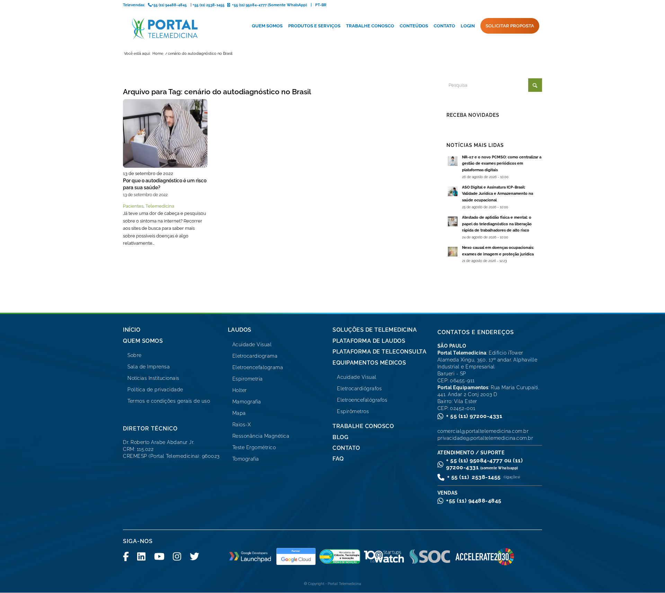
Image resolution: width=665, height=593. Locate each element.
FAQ (338, 458)
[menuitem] (267, 26)
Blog (340, 437)
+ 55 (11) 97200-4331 (474, 416)
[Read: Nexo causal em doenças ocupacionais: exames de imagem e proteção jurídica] (452, 251)
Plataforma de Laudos (368, 341)
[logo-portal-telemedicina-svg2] (165, 28)
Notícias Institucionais (153, 378)
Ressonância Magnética (261, 436)
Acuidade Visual (252, 344)
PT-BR (320, 5)
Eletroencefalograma (257, 367)
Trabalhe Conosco (363, 426)
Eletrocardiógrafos (359, 388)
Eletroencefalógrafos (362, 400)
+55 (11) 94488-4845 (474, 500)
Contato (346, 448)
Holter (239, 390)
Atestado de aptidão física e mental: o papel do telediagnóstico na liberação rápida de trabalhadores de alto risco (497, 224)
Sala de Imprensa (148, 366)
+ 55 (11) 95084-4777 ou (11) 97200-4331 (484, 464)
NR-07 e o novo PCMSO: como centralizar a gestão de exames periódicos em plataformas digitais (501, 164)
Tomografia (245, 459)
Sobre (134, 355)
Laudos (239, 329)
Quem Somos (143, 341)
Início (131, 329)
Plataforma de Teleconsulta (379, 351)
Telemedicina (159, 206)
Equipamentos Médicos (369, 362)
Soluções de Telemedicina (374, 329)
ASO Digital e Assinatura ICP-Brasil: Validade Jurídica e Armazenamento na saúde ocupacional (497, 194)
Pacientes (133, 206)
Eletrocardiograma (255, 356)
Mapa (239, 413)
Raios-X (241, 424)
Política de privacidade (155, 389)
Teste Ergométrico (254, 447)
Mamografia (246, 401)
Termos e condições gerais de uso (168, 401)
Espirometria (247, 379)
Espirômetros (353, 411)
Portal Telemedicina (344, 584)
